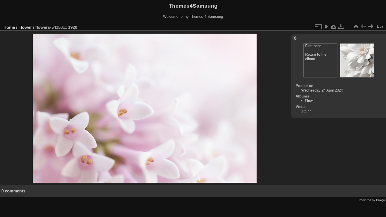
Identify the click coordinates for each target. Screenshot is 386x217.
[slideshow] (326, 26)
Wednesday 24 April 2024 (322, 90)
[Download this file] (341, 26)
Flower (25, 27)
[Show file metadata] (333, 26)
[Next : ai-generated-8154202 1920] (370, 26)
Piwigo (380, 200)
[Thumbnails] (355, 26)
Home (9, 27)
